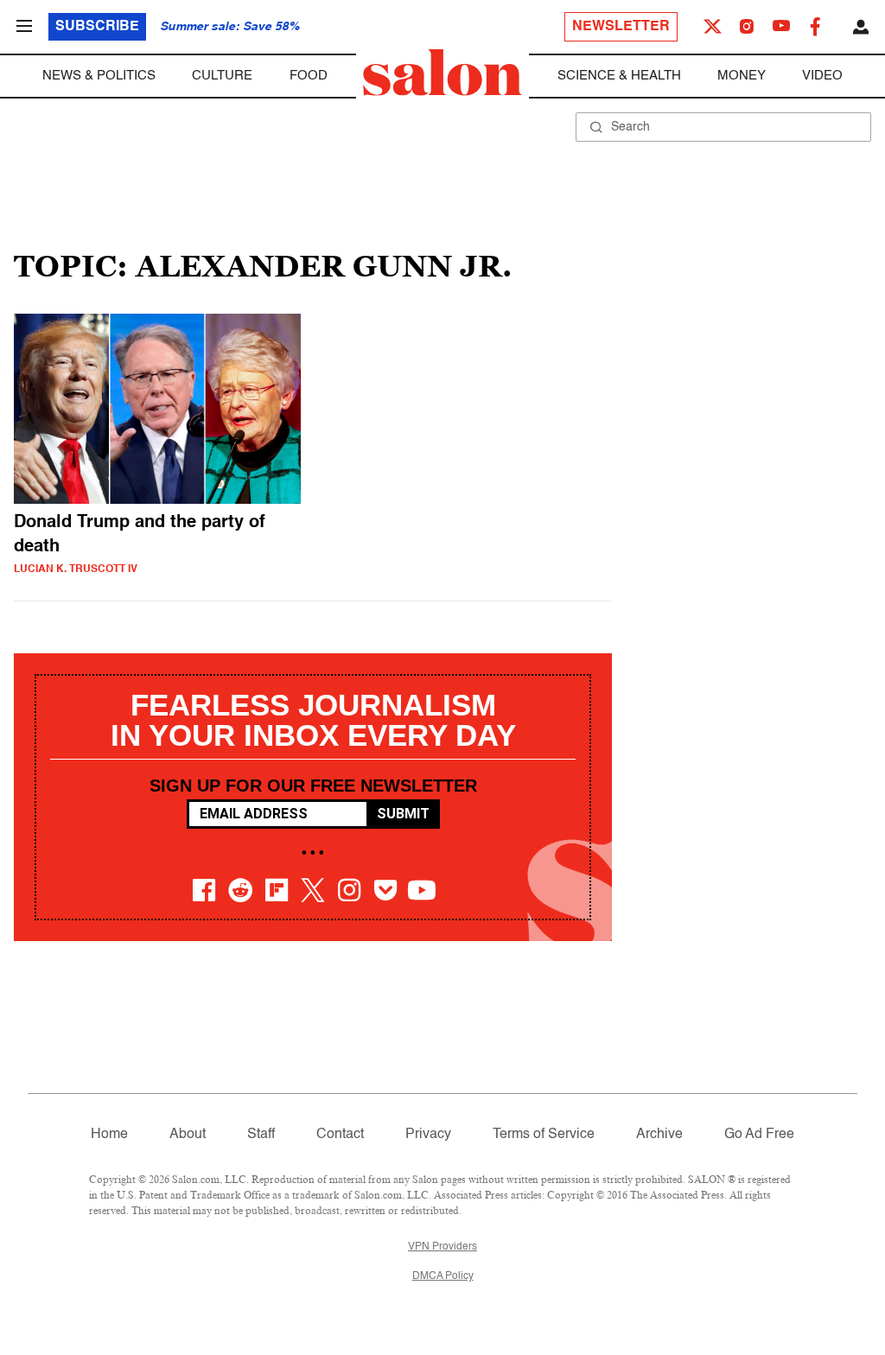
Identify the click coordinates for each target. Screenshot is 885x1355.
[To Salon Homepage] (442, 72)
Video (822, 75)
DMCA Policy (443, 1276)
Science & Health (619, 75)
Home (109, 1135)
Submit (403, 813)
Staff (261, 1135)
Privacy (428, 1135)
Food (309, 75)
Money (741, 75)
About (187, 1135)
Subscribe (97, 27)
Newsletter (621, 27)
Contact (340, 1135)
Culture (222, 75)
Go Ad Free (759, 1135)
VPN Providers (442, 1247)
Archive (659, 1135)
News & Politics (99, 75)
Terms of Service (544, 1135)
